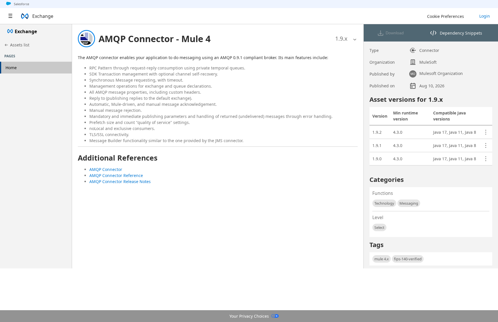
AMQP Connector (105, 169)
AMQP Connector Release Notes (120, 181)
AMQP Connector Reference (116, 175)
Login (484, 16)
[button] (155, 39)
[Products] (10, 16)
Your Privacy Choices (249, 316)
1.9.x (341, 38)
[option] (341, 38)
